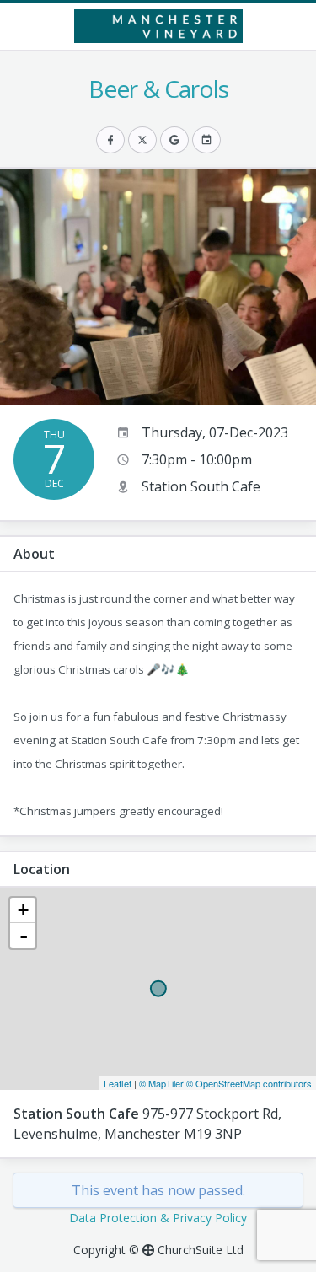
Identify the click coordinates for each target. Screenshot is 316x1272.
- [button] (23, 935)
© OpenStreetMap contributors (249, 1083)
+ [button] (23, 909)
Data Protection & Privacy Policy (158, 1218)
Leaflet (117, 1083)
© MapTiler (161, 1083)
